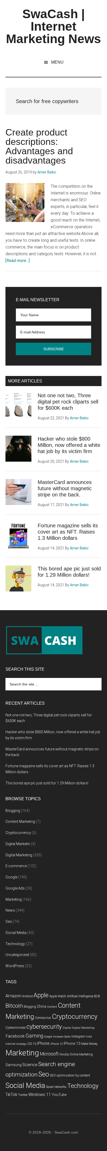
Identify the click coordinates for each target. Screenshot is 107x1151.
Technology (15, 944)
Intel (89, 1036)
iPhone (43, 1043)
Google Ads (15, 888)
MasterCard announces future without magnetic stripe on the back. (65, 488)
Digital (67, 1027)
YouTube (59, 1095)
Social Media (15, 933)
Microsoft (49, 1053)
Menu (57, 62)
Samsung (13, 1065)
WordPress (14, 966)
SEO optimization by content (70, 1075)
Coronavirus (43, 1018)
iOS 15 (31, 1044)
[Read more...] (17, 260)
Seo (8, 921)
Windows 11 (39, 1094)
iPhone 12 (56, 1044)
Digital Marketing (18, 855)
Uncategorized (17, 955)
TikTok (11, 1094)
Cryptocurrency (18, 833)
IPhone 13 (72, 1043)
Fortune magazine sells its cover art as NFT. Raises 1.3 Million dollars (68, 532)
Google (11, 877)
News (10, 910)
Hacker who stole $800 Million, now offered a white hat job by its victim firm (69, 445)
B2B (97, 996)
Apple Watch (57, 996)
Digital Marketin (17, 844)
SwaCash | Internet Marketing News (53, 26)
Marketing (13, 899)
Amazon (13, 995)
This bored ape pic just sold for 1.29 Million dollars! (46, 783)
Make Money (89, 1044)
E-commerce (16, 866)
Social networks (56, 1087)
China (41, 1006)
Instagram (78, 1036)
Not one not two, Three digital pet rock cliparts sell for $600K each (68, 402)
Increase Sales (62, 1036)
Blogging (12, 811)
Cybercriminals (15, 1027)
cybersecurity (44, 1026)
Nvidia (64, 1054)
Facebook (15, 1036)
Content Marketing (20, 821)
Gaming (34, 1036)
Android (27, 996)
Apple (41, 995)
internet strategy (15, 1044)
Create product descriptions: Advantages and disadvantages (39, 146)
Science (29, 1064)
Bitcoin (14, 1005)
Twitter (23, 1095)
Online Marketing (81, 1054)
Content (52, 1006)
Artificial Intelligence (80, 996)
